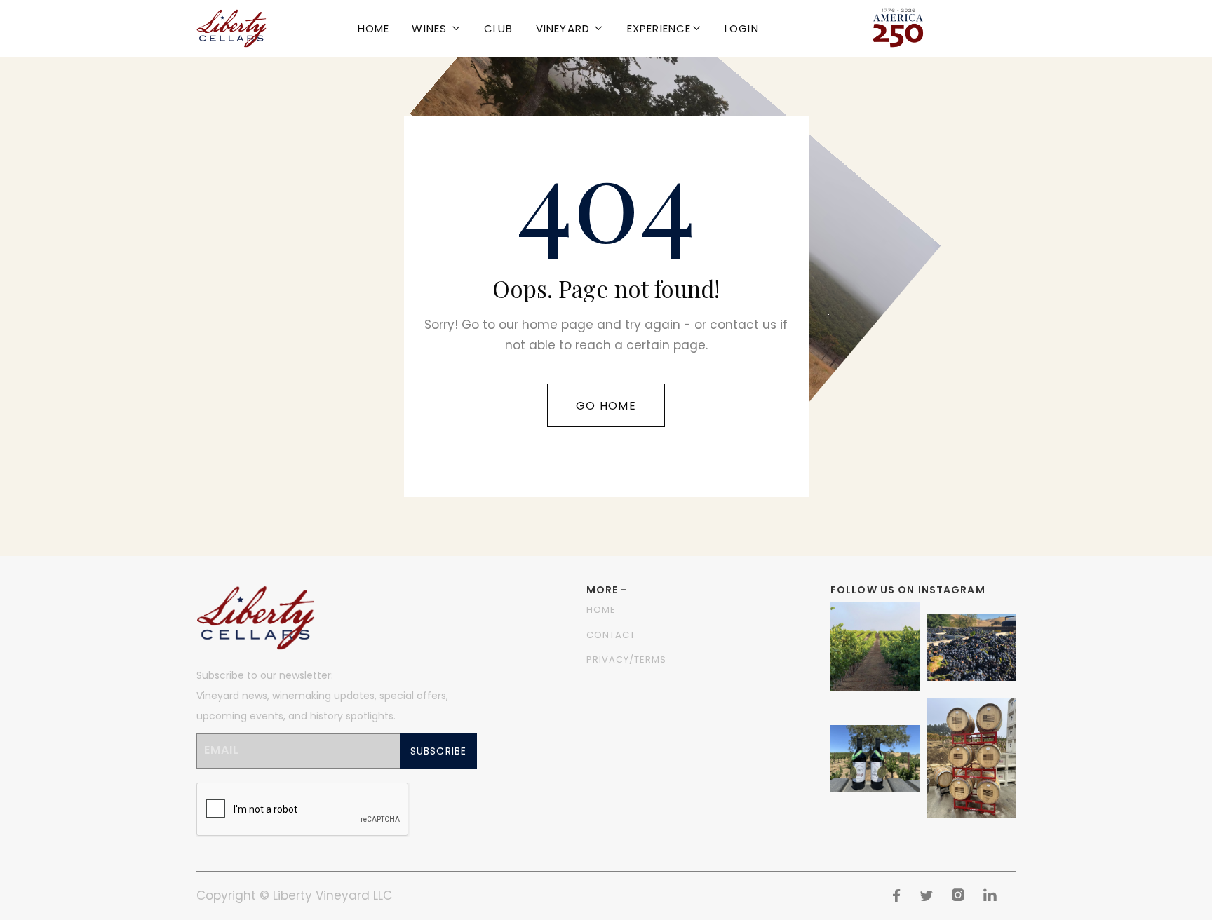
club (498, 28)
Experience (659, 28)
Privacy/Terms (626, 659)
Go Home (606, 406)
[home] (231, 28)
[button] (436, 28)
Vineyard (563, 28)
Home (374, 28)
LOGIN (742, 28)
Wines (429, 28)
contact (610, 635)
